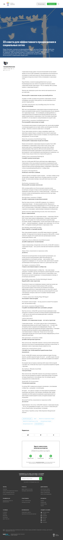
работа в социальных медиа (47, 418)
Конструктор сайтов (45, 489)
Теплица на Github (26, 502)
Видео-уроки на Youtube (27, 489)
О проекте (5, 512)
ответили (31, 90)
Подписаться (51, 4)
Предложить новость (26, 512)
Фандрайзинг (39, 423)
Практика (5, 489)
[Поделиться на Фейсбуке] (41, 435)
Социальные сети (28, 423)
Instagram (44, 515)
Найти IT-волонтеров (45, 492)
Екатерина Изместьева (9, 66)
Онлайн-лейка (44, 504)
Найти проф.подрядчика (46, 494)
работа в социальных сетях (31, 421)
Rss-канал (44, 522)
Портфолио (5, 517)
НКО (35, 418)
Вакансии (5, 515)
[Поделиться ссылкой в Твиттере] (28, 435)
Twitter (44, 520)
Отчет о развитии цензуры (8, 492)
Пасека (42, 505)
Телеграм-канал (45, 512)
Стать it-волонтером (26, 500)
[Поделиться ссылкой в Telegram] (53, 435)
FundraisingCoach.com (28, 83)
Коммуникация (27, 418)
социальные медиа (46, 421)
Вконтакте (44, 517)
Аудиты (42, 500)
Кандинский (43, 502)
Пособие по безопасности (8, 494)
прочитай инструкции (40, 462)
